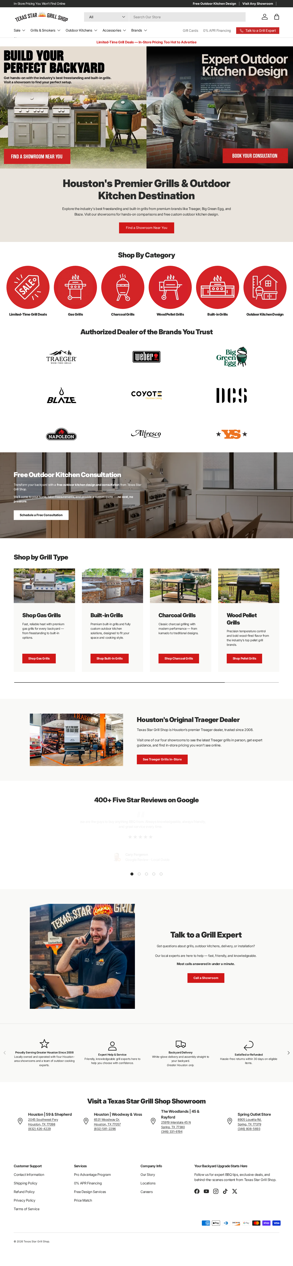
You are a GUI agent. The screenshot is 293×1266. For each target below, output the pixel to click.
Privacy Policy (24, 1200)
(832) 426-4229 (39, 1129)
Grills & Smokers (42, 30)
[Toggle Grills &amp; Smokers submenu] (58, 30)
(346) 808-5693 (249, 1129)
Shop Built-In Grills (110, 658)
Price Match (83, 1200)
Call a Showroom (205, 978)
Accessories (112, 30)
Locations (147, 1183)
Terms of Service (26, 1209)
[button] (276, 16)
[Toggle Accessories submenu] (124, 30)
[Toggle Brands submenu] (145, 30)
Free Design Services (90, 1192)
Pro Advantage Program (92, 1174)
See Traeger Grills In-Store (162, 759)
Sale (17, 30)
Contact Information (29, 1174)
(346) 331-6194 (171, 1131)
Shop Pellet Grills (244, 658)
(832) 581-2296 (105, 1129)
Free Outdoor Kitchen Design (214, 3)
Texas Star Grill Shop (36, 1241)
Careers (146, 1192)
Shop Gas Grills (39, 658)
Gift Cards (190, 30)
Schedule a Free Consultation (41, 515)
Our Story (147, 1174)
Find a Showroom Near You (146, 228)
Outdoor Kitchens (79, 30)
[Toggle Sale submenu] (23, 30)
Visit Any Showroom (257, 3)
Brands (136, 30)
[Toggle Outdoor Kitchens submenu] (95, 30)
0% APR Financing (217, 30)
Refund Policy (24, 1192)
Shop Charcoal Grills (179, 658)
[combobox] (165, 16)
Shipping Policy (25, 1183)
